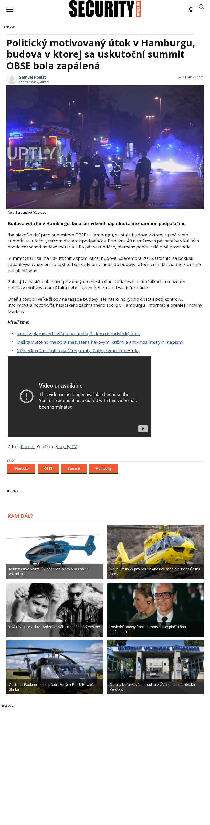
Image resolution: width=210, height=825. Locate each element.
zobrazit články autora (34, 82)
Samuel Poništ (32, 77)
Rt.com (28, 446)
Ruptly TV (67, 446)
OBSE (48, 468)
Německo (21, 468)
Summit (74, 468)
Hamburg (103, 468)
